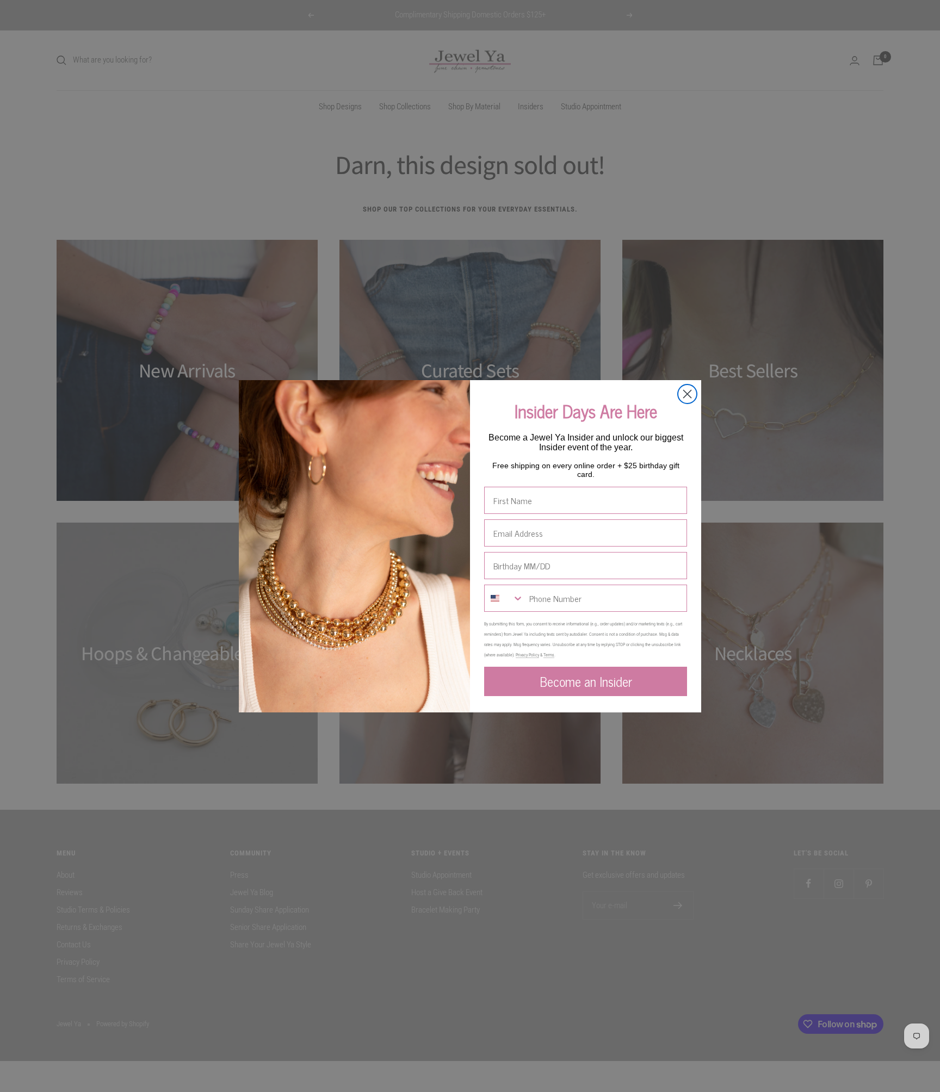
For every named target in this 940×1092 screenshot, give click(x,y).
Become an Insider (586, 681)
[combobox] (504, 598)
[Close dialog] (687, 394)
